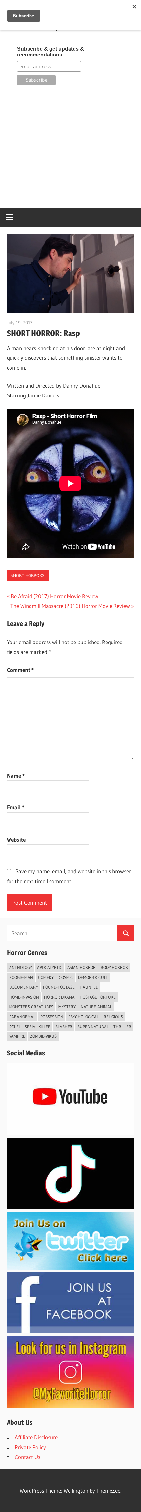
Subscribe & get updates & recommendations (50, 51)
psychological (83, 1016)
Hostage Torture (98, 997)
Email (15, 807)
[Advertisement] (70, 146)
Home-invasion (24, 997)
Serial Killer (37, 1026)
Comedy (46, 977)
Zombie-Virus (43, 1036)
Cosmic (66, 977)
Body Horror (114, 967)
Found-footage (59, 987)
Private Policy (30, 1447)
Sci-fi (14, 1026)
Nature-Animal (96, 1006)
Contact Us (27, 1457)
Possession (51, 1016)
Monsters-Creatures (31, 1006)
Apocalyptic (49, 967)
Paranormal (22, 1016)
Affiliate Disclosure (36, 1437)
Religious (113, 1016)
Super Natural (93, 1026)
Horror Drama (59, 997)
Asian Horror (81, 967)
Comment (20, 669)
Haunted (89, 987)
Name (16, 775)
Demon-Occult (93, 977)
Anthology (20, 967)
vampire (17, 1036)
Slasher (63, 1026)
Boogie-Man (21, 977)
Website (16, 839)
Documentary (23, 987)
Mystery (67, 1006)
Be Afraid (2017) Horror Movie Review (54, 596)
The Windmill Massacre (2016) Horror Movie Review (70, 605)
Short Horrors (27, 575)
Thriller (122, 1026)
